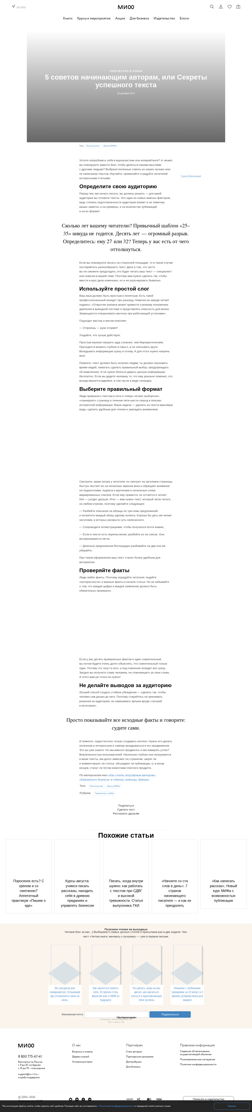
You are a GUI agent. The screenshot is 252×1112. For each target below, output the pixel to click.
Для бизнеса (139, 18)
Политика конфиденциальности (198, 1064)
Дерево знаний (80, 1056)
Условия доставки (82, 1062)
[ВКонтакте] (77, 1099)
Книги (67, 18)
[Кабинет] (221, 7)
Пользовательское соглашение (197, 1059)
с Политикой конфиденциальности (115, 1106)
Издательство (164, 18)
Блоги (184, 18)
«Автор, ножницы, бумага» (131, 779)
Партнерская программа (139, 1056)
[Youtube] (70, 1099)
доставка (21, 7)
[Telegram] (89, 1099)
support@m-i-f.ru (27, 1074)
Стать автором (134, 1052)
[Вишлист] (230, 7)
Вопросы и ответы (82, 1052)
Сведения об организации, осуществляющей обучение (195, 1053)
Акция (120, 18)
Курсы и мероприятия (94, 18)
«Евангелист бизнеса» (94, 779)
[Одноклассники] (83, 1099)
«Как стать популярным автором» (131, 775)
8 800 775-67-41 (30, 1057)
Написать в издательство (208, 1099)
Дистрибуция (133, 1062)
